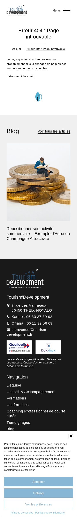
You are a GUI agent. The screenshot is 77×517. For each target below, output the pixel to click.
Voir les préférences (38, 504)
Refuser (38, 493)
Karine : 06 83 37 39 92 (31, 317)
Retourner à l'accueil (20, 76)
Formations (16, 398)
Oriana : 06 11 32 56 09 (32, 323)
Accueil (16, 48)
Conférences (18, 405)
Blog (10, 429)
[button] (71, 436)
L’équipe (14, 385)
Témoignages (18, 422)
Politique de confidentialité (50, 512)
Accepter (38, 481)
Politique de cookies (21, 512)
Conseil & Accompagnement (31, 392)
